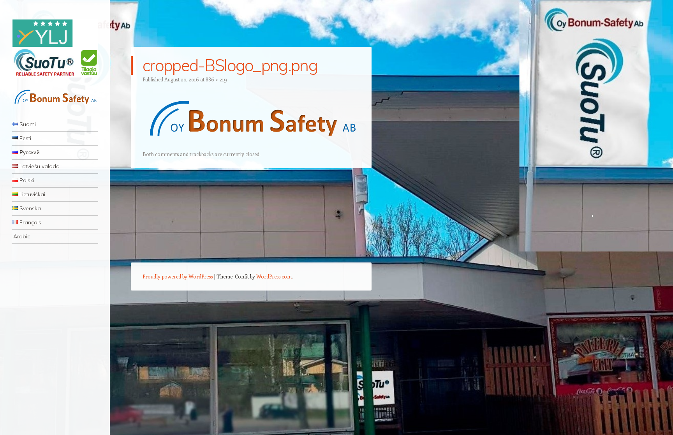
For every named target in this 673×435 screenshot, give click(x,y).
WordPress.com (274, 276)
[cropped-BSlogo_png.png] (251, 145)
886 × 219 (216, 79)
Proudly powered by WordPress (178, 276)
